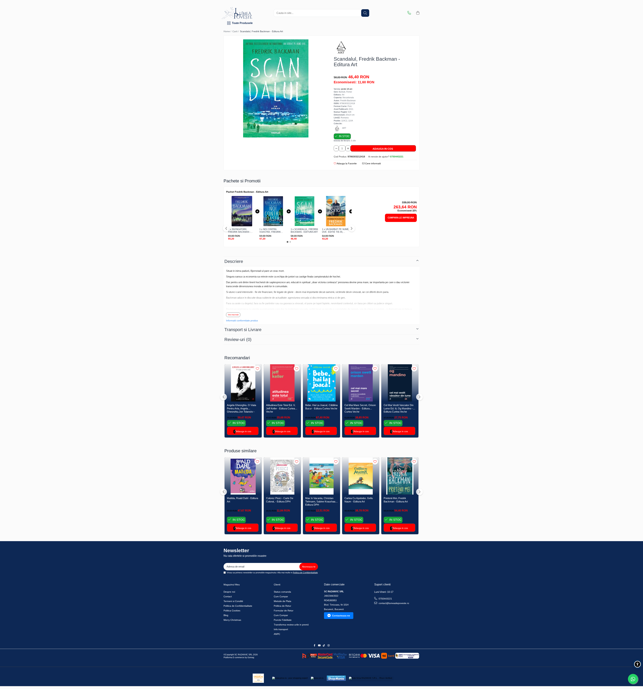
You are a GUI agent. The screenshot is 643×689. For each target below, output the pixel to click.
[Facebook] (314, 645)
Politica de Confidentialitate (305, 572)
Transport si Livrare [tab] (242, 329)
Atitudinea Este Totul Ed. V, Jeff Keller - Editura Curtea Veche (280, 408)
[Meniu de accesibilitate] (637, 664)
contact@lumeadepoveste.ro (393, 603)
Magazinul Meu (232, 584)
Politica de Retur (282, 606)
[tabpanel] (275, 88)
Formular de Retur (283, 610)
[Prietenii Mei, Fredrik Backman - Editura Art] (399, 476)
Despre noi (229, 591)
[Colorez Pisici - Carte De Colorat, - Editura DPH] (282, 476)
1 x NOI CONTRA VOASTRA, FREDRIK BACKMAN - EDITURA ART (273, 230)
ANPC (277, 634)
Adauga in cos (383, 148)
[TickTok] (324, 645)
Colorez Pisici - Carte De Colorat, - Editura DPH (279, 500)
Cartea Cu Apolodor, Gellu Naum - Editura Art (358, 500)
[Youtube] (319, 645)
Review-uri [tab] (238, 339)
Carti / (235, 31)
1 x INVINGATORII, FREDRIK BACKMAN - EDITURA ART (239, 230)
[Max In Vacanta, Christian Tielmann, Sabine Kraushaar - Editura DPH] (321, 476)
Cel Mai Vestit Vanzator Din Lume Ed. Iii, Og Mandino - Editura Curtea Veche (398, 408)
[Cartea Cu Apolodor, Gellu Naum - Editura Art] (360, 476)
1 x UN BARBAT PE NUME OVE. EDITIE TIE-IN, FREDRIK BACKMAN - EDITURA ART (335, 230)
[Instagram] (329, 645)
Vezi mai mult (233, 315)
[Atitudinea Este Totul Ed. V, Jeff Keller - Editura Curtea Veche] (282, 382)
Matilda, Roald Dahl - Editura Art (242, 500)
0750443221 (385, 598)
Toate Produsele (242, 23)
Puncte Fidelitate (283, 620)
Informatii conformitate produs (242, 320)
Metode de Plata (282, 601)
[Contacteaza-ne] (409, 13)
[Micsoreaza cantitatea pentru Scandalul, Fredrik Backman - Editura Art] (336, 148)
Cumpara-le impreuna (401, 217)
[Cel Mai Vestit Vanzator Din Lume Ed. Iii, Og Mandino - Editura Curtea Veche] (399, 382)
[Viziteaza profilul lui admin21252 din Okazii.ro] (258, 678)
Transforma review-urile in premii (291, 624)
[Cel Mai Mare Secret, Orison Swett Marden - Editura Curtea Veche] (360, 382)
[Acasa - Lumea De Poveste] (249, 13)
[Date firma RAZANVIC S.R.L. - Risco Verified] (370, 678)
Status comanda (282, 591)
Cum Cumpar (281, 596)
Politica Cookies (232, 610)
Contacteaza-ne (341, 615)
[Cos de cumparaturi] (417, 13)
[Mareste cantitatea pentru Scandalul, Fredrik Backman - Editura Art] (347, 148)
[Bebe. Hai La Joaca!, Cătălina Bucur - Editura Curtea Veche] (321, 382)
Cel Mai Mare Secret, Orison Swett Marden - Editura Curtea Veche (360, 408)
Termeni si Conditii (233, 601)
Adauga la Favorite (346, 163)
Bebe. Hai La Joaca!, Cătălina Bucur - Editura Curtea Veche (321, 407)
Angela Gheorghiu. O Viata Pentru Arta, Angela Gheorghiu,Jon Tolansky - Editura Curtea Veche (241, 408)
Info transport (281, 629)
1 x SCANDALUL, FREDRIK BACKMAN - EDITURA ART (304, 230)
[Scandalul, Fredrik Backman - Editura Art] (275, 88)
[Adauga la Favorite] (257, 368)
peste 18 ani (346, 89)
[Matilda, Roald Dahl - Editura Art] (243, 476)
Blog (226, 615)
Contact (228, 596)
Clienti (277, 584)
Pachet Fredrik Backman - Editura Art (247, 191)
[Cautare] (365, 13)
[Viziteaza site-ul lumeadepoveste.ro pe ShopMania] (336, 678)
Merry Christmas (232, 620)
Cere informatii (373, 163)
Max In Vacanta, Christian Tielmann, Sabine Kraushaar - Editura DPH (321, 501)
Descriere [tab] (233, 261)
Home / (228, 31)
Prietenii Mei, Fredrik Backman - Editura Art (396, 500)
